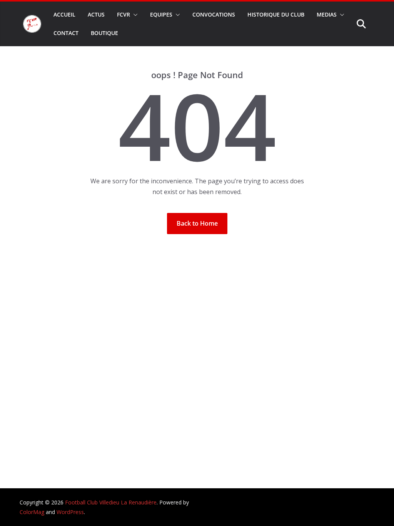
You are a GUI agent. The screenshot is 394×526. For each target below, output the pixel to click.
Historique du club (275, 14)
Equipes (161, 14)
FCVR (123, 14)
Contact (65, 33)
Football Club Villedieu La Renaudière (111, 502)
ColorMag (32, 512)
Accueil (64, 14)
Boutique (104, 33)
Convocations (213, 14)
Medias (327, 14)
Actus (96, 14)
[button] (134, 14)
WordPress (70, 512)
